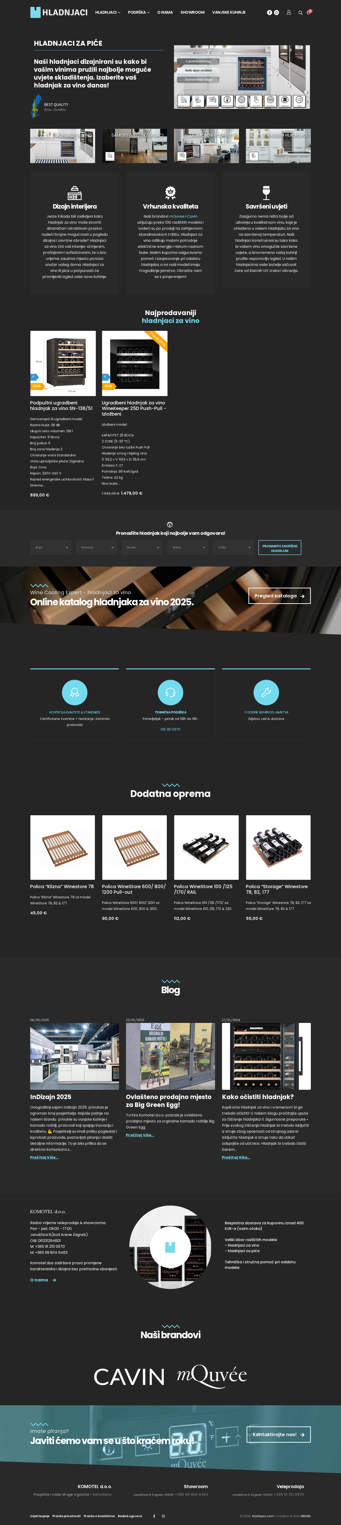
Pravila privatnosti (66, 1516)
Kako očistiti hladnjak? (258, 1097)
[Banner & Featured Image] (62, 146)
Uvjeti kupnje (39, 1516)
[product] (62, 847)
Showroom (192, 12)
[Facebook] (269, 12)
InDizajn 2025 (50, 1097)
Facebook (154, 1516)
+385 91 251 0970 (288, 1494)
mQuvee (177, 216)
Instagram (163, 1516)
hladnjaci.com (263, 1516)
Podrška (137, 12)
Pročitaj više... (44, 1157)
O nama (165, 12)
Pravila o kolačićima (99, 1516)
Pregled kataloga (276, 596)
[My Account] (289, 12)
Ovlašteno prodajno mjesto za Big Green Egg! (169, 1101)
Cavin (192, 216)
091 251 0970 (170, 729)
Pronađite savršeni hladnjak (280, 548)
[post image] (74, 1056)
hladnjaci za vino (170, 320)
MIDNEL (306, 1516)
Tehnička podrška (170, 712)
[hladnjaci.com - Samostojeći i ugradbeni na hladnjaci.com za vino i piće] (59, 12)
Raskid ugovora (130, 1516)
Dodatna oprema (170, 793)
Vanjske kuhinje (229, 12)
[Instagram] (276, 12)
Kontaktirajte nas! (275, 1434)
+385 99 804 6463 (191, 1494)
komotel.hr (102, 1494)
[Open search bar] (300, 12)
